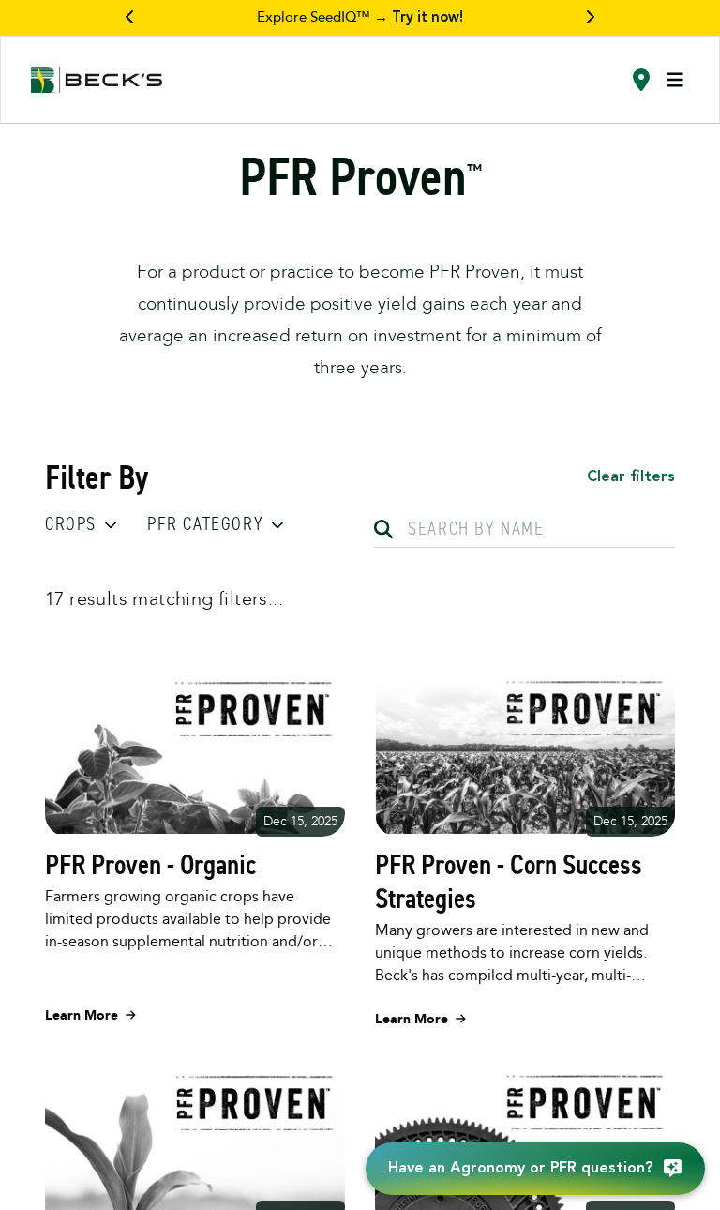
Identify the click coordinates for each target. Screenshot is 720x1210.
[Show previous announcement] (130, 18)
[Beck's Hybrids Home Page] (96, 80)
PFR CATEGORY (205, 524)
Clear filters (631, 477)
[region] (360, 18)
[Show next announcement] (589, 18)
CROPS (71, 524)
